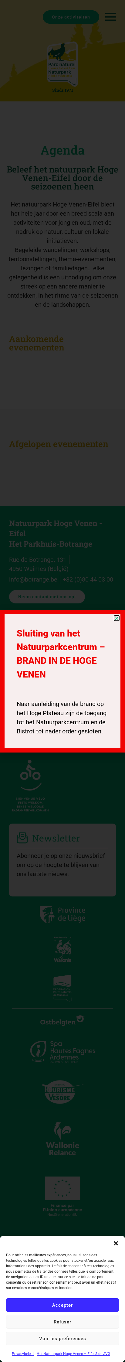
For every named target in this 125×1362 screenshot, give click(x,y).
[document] (62, 681)
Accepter (62, 1305)
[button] (116, 1243)
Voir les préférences (62, 1338)
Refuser (62, 1322)
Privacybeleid (23, 1354)
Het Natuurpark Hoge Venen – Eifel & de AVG (73, 1354)
